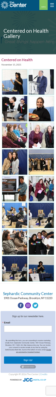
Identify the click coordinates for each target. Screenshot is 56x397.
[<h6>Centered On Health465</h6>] (14, 268)
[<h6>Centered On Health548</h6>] (41, 188)
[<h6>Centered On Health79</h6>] (41, 242)
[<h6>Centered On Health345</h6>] (14, 108)
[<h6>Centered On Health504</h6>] (14, 242)
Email (7, 322)
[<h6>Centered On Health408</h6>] (41, 108)
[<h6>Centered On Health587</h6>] (14, 162)
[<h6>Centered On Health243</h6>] (41, 82)
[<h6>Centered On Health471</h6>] (41, 268)
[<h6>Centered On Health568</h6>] (14, 135)
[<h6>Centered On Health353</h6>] (41, 135)
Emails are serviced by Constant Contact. (33, 350)
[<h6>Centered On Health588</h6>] (41, 162)
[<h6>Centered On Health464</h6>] (41, 215)
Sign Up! (28, 360)
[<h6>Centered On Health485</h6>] (14, 82)
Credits (43, 374)
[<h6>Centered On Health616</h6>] (14, 215)
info (43, 7)
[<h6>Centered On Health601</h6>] (14, 188)
